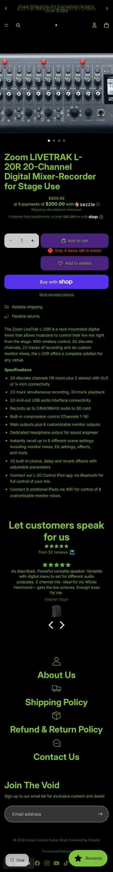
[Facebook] (37, 863)
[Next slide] (107, 8)
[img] (56, 546)
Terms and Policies (56, 851)
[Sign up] (100, 814)
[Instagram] (47, 863)
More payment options (56, 294)
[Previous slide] (6, 8)
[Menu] (6, 25)
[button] (56, 204)
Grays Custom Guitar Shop (46, 840)
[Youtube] (56, 863)
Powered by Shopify (84, 840)
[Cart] (106, 25)
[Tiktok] (66, 863)
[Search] (18, 25)
